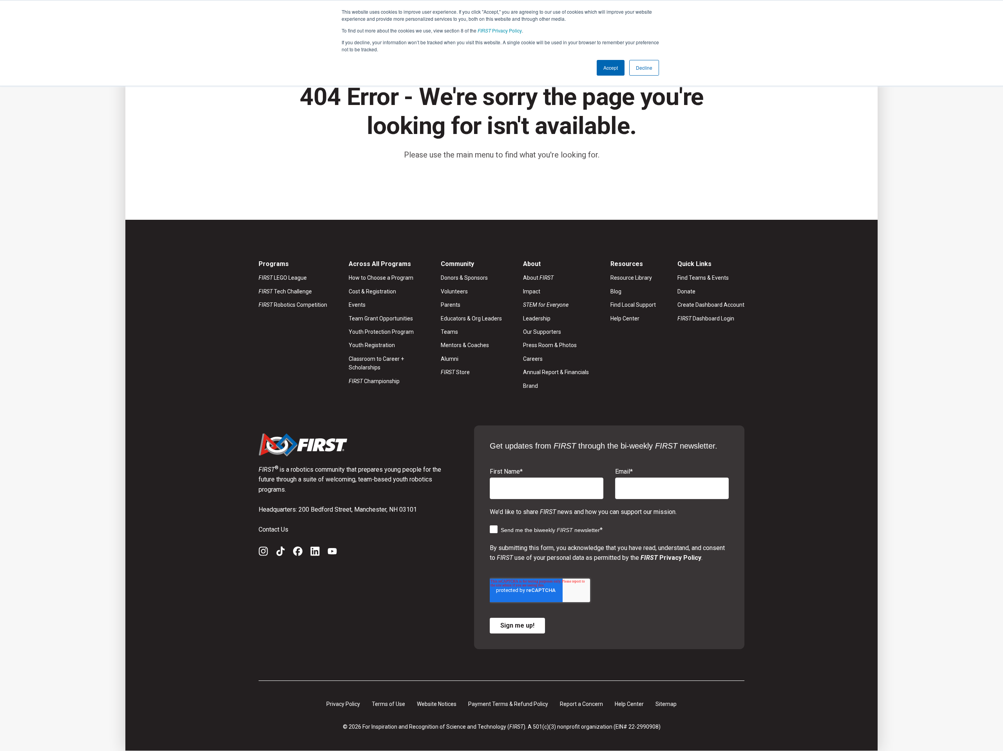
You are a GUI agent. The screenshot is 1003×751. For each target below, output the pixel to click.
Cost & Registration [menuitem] (372, 291)
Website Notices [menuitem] (436, 704)
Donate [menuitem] (686, 291)
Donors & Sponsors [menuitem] (464, 278)
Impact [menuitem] (531, 291)
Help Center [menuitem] (624, 318)
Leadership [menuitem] (536, 318)
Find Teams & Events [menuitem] (703, 278)
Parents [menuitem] (450, 305)
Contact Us (273, 529)
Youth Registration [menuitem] (372, 345)
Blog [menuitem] (615, 291)
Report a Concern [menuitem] (581, 704)
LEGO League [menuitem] (283, 278)
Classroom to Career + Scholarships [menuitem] (376, 363)
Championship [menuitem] (374, 381)
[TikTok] (280, 553)
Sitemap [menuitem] (666, 704)
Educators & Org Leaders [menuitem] (471, 318)
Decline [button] (644, 67)
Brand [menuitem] (530, 386)
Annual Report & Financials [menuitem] (556, 372)
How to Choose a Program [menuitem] (381, 278)
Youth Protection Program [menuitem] (381, 332)
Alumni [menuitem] (449, 359)
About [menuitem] (538, 278)
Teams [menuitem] (449, 332)
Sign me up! (517, 625)
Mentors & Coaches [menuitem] (465, 345)
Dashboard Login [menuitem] (705, 318)
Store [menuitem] (455, 372)
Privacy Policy (500, 30)
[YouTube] (332, 553)
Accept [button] (610, 67)
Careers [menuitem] (533, 359)
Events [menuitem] (357, 305)
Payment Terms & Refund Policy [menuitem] (508, 704)
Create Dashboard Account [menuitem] (710, 305)
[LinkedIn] (315, 553)
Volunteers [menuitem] (454, 291)
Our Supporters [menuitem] (542, 332)
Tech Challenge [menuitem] (285, 291)
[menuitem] (556, 304)
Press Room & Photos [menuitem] (550, 345)
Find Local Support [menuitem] (633, 305)
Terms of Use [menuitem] (388, 704)
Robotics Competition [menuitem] (293, 305)
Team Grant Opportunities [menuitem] (381, 318)
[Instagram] (263, 553)
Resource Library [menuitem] (631, 278)
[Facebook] (297, 553)
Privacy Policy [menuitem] (343, 704)
